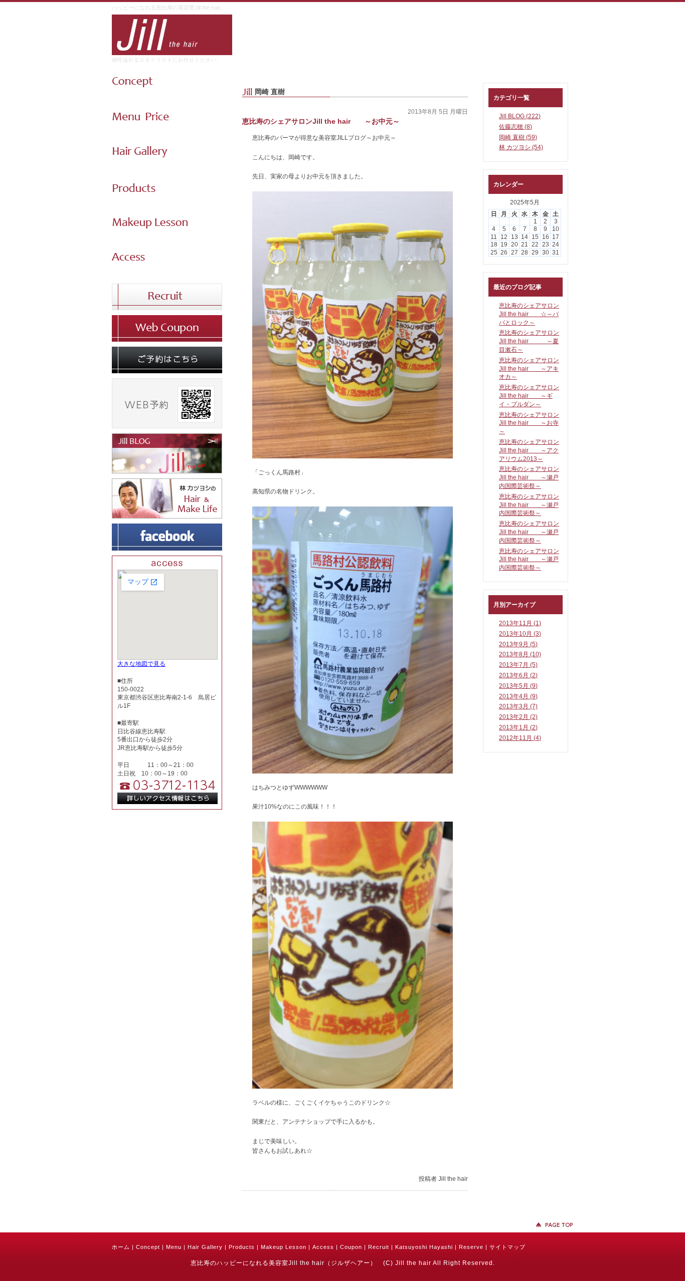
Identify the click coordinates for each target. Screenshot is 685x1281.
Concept (148, 1247)
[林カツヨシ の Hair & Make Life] (167, 516)
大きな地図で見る (141, 663)
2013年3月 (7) (518, 706)
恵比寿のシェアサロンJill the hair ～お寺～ (529, 423)
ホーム (121, 1247)
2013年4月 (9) (518, 696)
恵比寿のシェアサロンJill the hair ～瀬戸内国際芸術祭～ (529, 477)
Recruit (378, 1247)
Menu (174, 1247)
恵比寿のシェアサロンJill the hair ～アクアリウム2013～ (529, 450)
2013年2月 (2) (518, 716)
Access (323, 1247)
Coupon (351, 1247)
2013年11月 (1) (520, 623)
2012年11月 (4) (520, 737)
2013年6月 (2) (518, 675)
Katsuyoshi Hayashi (424, 1247)
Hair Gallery (205, 1247)
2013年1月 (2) (518, 727)
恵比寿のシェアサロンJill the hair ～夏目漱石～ (529, 341)
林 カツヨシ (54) (521, 147)
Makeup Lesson (283, 1247)
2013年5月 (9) (518, 685)
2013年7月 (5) (518, 664)
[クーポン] (167, 339)
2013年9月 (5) (518, 644)
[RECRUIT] (167, 308)
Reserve (471, 1247)
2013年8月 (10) (520, 654)
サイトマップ (507, 1247)
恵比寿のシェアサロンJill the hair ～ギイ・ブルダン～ (529, 396)
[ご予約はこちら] (167, 371)
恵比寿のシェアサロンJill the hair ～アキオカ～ (529, 369)
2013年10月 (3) (520, 633)
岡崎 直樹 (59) (518, 137)
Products (242, 1247)
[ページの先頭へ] (342, 1224)
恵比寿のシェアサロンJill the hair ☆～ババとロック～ (529, 314)
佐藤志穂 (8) (515, 126)
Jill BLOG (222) (520, 116)
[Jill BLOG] (167, 471)
